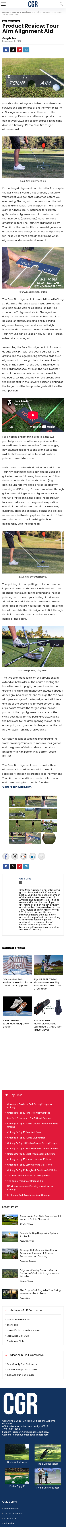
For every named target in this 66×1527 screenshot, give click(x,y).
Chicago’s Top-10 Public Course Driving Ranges (32, 1143)
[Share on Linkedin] (32, 856)
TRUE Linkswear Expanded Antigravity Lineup (16, 1023)
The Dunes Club (15, 1341)
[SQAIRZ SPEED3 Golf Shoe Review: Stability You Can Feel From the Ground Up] (48, 957)
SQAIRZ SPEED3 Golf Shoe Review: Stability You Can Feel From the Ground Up (47, 984)
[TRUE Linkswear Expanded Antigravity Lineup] (17, 998)
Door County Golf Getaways (22, 1364)
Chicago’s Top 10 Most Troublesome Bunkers (31, 1153)
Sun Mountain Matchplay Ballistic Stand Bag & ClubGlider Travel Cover (48, 1025)
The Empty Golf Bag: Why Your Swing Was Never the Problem (40, 1292)
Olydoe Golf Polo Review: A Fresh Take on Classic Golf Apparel (17, 982)
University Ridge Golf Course (22, 1369)
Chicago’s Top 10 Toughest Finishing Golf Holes (32, 1170)
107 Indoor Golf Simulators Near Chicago (28, 1195)
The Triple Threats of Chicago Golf (25, 1181)
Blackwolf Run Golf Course (21, 1374)
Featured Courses (28, 1261)
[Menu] (3, 4)
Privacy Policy (11, 1508)
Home (5, 12)
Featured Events (27, 1241)
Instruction (25, 1298)
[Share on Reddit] (23, 856)
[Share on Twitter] (15, 856)
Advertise (9, 1523)
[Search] (61, 4)
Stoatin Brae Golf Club (18, 1319)
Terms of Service (13, 1513)
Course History (26, 1224)
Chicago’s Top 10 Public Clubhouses (26, 1137)
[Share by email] (41, 856)
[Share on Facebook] (6, 856)
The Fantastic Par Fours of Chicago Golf (28, 1175)
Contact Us (10, 1518)
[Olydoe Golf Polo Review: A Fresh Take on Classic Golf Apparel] (17, 957)
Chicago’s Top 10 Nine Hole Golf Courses (28, 1112)
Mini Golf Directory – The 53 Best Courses (29, 1118)
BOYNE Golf (13, 1325)
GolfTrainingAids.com (16, 787)
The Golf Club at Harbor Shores (23, 1330)
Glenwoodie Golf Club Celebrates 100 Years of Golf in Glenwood (40, 1218)
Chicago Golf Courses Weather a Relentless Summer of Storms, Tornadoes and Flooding (38, 1253)
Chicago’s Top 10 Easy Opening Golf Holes (29, 1164)
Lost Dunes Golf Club (18, 1335)
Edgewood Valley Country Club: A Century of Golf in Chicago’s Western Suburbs (40, 1273)
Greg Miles (9, 38)
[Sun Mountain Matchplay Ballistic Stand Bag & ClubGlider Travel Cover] (48, 998)
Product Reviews (21, 12)
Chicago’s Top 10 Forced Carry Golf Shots (29, 1159)
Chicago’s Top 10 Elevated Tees (24, 1132)
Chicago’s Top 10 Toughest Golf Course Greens (32, 1148)
